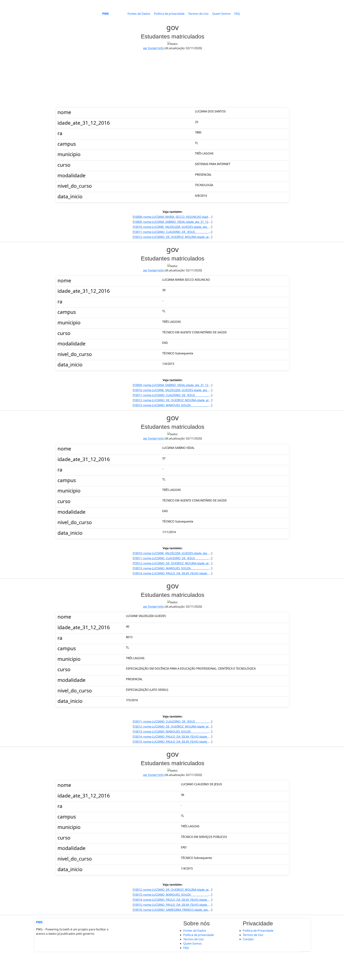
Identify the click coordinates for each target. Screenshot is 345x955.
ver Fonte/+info (153, 48)
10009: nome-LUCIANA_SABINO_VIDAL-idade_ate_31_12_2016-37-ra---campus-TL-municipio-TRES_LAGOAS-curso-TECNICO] (172, 222)
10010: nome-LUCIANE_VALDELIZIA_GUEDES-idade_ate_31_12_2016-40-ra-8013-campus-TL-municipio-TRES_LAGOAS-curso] (172, 227)
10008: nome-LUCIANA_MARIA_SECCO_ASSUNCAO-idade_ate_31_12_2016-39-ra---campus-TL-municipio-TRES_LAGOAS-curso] (172, 217)
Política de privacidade (169, 14)
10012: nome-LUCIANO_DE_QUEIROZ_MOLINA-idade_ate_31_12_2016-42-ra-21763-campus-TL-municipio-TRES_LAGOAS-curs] (172, 237)
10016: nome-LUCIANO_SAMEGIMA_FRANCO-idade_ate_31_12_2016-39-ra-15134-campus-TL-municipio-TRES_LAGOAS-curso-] (172, 910)
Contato (248, 939)
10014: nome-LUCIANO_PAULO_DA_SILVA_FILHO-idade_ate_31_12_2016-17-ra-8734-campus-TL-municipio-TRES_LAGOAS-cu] (172, 573)
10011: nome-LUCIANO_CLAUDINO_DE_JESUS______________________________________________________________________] (172, 232)
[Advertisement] (172, 79)
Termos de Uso (198, 14)
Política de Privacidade (258, 931)
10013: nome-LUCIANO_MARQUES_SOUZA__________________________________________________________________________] (172, 405)
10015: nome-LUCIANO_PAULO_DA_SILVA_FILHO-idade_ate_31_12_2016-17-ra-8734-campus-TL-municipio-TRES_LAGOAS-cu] (172, 742)
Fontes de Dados (139, 14)
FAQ (237, 14)
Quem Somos (221, 14)
